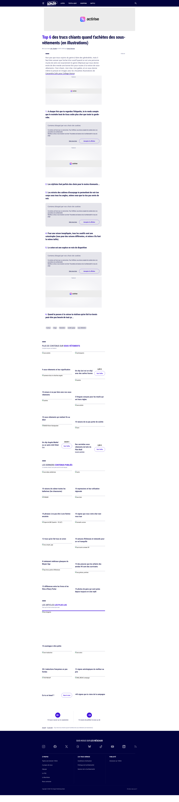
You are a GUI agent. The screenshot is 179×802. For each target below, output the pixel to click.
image (54, 328)
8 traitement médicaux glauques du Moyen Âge (55, 562)
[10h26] (52, 3)
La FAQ (44, 773)
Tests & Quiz (72, 3)
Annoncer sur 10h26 (115, 761)
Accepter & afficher (89, 141)
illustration (62, 328)
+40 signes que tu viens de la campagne (90, 694)
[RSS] (135, 746)
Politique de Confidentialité (86, 765)
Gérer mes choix (73, 141)
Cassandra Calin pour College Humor (60, 73)
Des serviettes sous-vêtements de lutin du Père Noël (83, 447)
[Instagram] (43, 746)
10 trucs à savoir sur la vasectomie (57, 720)
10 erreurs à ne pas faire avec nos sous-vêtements (57, 393)
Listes (63, 3)
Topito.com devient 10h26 (50, 761)
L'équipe (44, 769)
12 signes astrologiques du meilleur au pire (89, 670)
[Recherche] (135, 3)
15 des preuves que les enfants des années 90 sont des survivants (88, 565)
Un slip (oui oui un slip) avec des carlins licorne (84, 372)
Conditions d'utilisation (85, 761)
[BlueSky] (89, 746)
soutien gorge (71, 328)
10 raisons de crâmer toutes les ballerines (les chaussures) (53, 490)
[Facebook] (55, 746)
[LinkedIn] (123, 746)
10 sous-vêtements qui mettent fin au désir (56, 418)
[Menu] (43, 3)
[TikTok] (101, 746)
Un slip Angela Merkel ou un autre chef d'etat (50, 443)
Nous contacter (46, 781)
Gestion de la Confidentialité (86, 769)
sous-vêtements (82, 328)
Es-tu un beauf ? (48, 695)
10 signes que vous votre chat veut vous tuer (88, 515)
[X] (66, 746)
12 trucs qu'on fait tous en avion (54, 539)
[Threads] (77, 746)
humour (48, 328)
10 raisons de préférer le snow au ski (89, 720)
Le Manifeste (46, 777)
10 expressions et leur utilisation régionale (87, 490)
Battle (92, 3)
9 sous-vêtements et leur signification (56, 369)
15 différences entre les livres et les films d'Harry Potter (55, 587)
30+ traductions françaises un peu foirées (54, 670)
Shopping (83, 3)
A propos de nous (47, 765)
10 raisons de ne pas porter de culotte (89, 422)
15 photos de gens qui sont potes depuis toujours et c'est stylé (87, 590)
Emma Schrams (71, 48)
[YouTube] (112, 746)
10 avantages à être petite (51, 646)
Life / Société (53, 48)
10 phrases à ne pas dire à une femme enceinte (56, 515)
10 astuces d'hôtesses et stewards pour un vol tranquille (89, 540)
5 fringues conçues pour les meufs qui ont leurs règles (89, 398)
